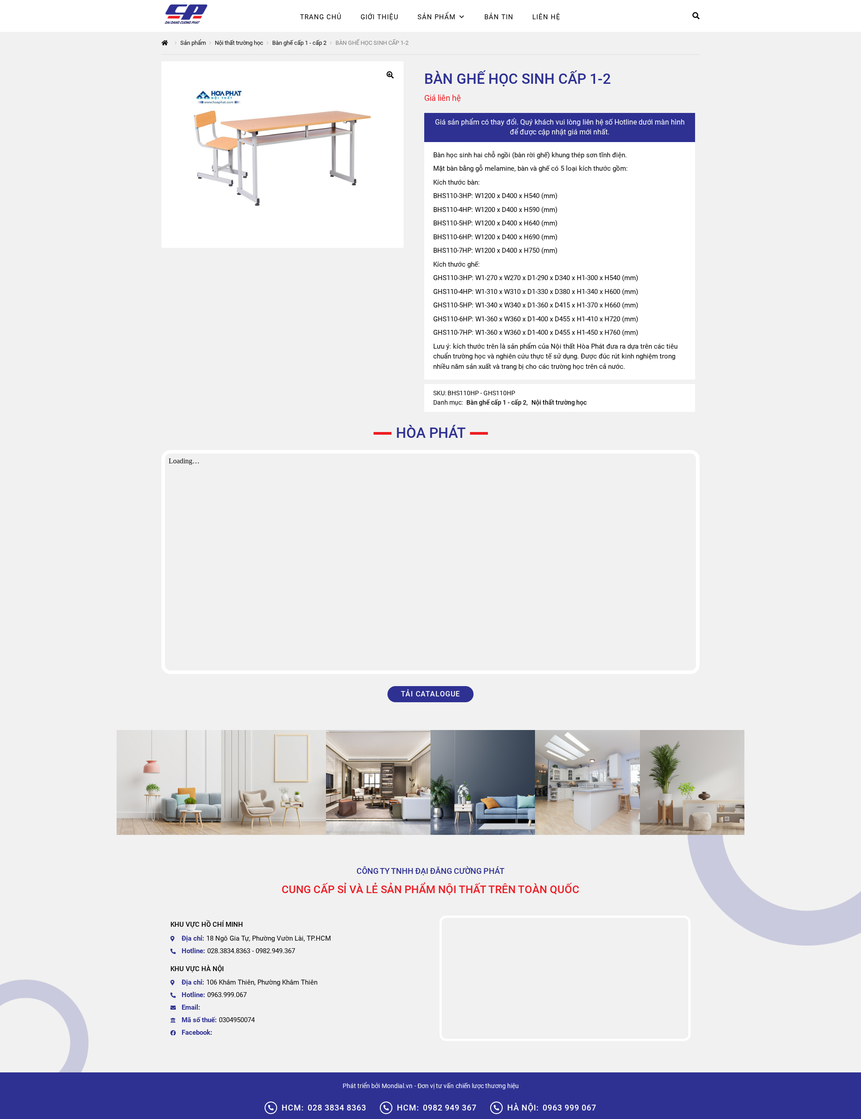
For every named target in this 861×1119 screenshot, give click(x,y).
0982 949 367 (437, 1107)
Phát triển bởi (361, 1085)
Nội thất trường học (239, 42)
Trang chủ (321, 17)
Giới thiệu (380, 17)
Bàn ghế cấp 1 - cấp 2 (299, 42)
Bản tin (498, 17)
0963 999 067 (551, 1107)
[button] (390, 75)
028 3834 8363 (324, 1107)
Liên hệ (546, 17)
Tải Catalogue (430, 694)
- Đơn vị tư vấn (434, 1085)
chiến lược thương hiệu (487, 1085)
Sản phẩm (436, 17)
